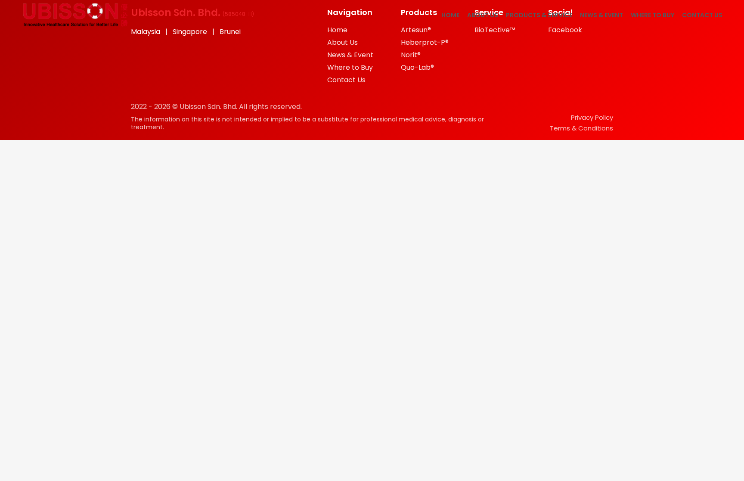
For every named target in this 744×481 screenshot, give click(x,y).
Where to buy (652, 15)
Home (450, 15)
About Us (482, 15)
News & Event (601, 15)
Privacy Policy (592, 117)
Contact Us (702, 15)
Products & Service (539, 15)
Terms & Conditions (581, 128)
